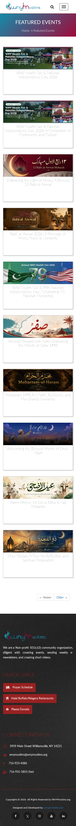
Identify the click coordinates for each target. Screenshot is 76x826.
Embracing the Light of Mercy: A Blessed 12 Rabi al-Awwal (38, 182)
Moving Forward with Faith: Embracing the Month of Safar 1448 (38, 344)
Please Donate (20, 709)
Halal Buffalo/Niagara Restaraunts (32, 698)
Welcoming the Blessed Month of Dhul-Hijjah (38, 451)
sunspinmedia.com (53, 807)
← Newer (45, 597)
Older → (62, 597)
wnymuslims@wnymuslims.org (28, 754)
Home (26, 30)
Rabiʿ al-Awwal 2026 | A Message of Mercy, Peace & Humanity (38, 236)
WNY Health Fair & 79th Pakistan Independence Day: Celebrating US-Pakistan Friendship (38, 292)
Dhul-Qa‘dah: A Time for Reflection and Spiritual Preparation (38, 558)
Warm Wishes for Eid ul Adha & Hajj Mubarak (38, 505)
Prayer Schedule (22, 687)
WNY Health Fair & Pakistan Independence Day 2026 (38, 75)
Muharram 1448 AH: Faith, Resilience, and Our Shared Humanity (38, 397)
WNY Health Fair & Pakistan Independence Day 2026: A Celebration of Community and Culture (38, 131)
